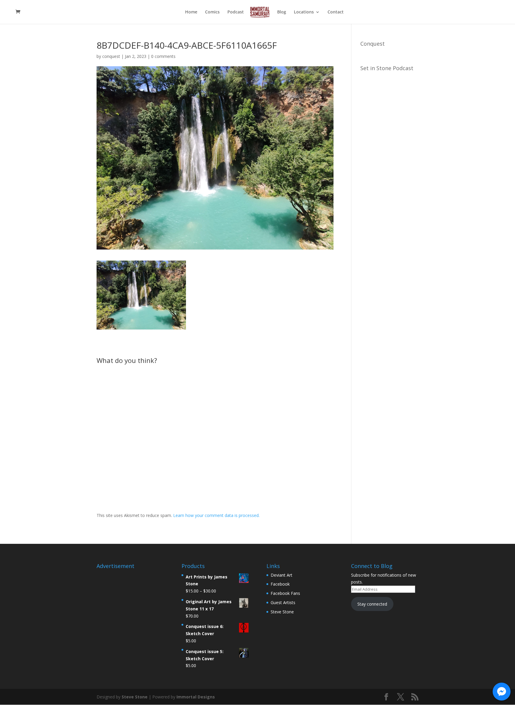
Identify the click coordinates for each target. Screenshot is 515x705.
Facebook (280, 584)
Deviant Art (281, 575)
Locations (304, 12)
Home (191, 12)
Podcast (235, 12)
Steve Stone (282, 612)
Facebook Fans (285, 593)
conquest (111, 56)
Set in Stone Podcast (386, 68)
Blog (281, 12)
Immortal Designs (195, 697)
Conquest (372, 43)
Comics (212, 12)
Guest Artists (283, 602)
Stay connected (372, 604)
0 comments (163, 56)
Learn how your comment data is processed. (216, 515)
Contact (336, 12)
